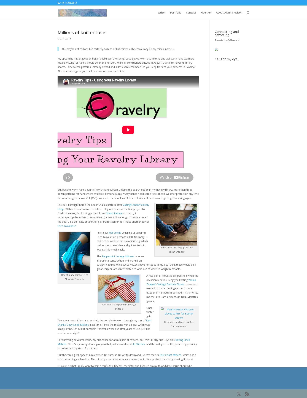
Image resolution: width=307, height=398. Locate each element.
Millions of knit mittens (82, 32)
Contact (191, 12)
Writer (162, 12)
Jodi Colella (115, 232)
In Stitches (139, 344)
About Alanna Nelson (229, 12)
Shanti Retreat (114, 213)
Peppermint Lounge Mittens (118, 256)
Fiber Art (206, 12)
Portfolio (175, 12)
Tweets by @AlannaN (227, 40)
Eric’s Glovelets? (67, 226)
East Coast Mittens (170, 355)
